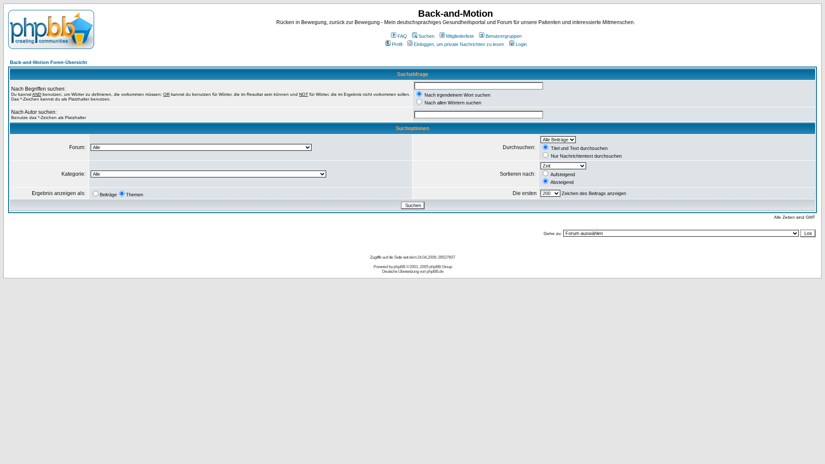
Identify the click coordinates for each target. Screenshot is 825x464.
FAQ (402, 36)
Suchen (426, 36)
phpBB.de (435, 271)
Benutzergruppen (504, 36)
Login (521, 44)
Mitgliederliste (460, 36)
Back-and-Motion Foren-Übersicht (48, 62)
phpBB (399, 266)
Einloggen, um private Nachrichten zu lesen (459, 44)
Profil (397, 44)
